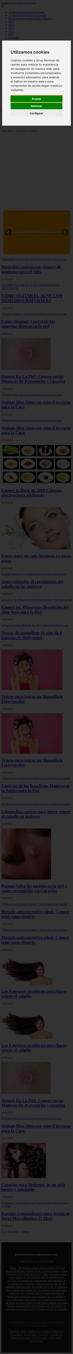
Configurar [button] (36, 113)
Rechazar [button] (36, 106)
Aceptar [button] (36, 98)
